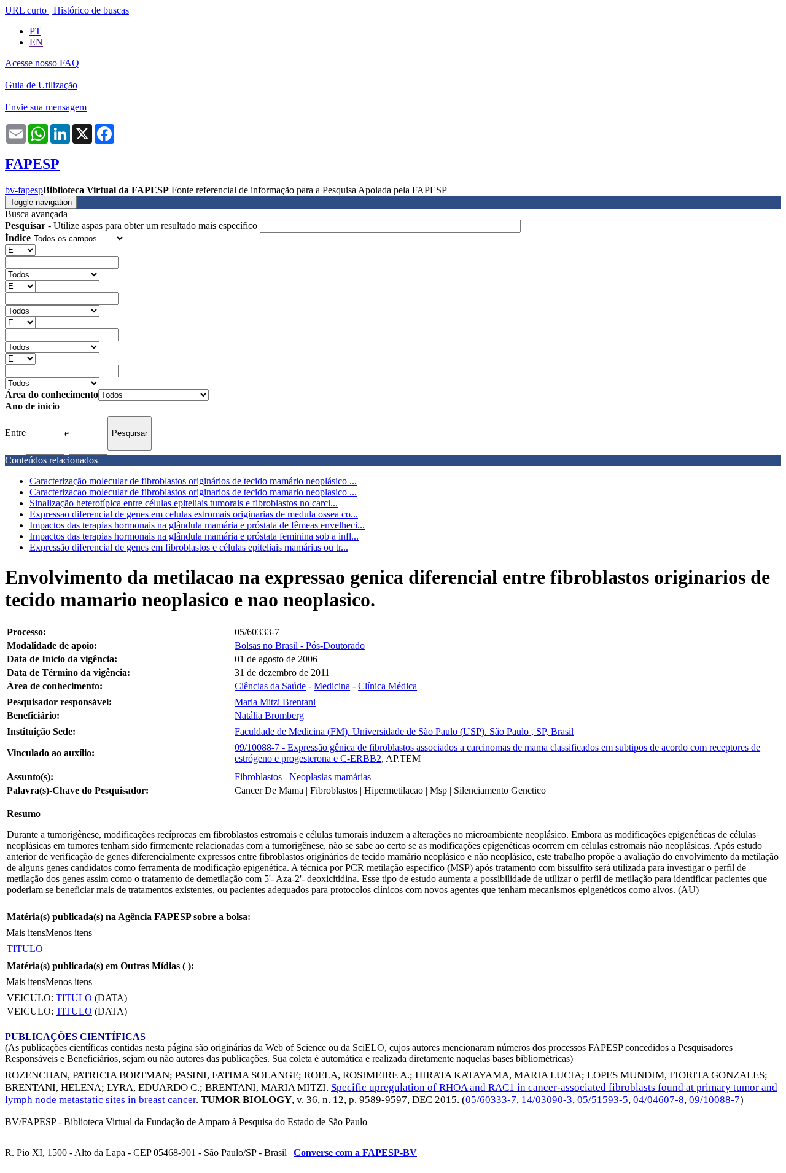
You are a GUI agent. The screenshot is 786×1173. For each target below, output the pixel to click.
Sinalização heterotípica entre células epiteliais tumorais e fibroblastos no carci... (183, 503)
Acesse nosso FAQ (42, 63)
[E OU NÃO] (20, 249)
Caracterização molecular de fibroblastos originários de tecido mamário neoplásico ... (193, 481)
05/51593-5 (602, 1099)
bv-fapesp (24, 190)
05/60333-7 (490, 1099)
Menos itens (68, 932)
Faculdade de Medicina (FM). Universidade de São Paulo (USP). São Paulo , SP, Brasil (404, 731)
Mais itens (25, 932)
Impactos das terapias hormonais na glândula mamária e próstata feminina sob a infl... (194, 536)
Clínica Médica (387, 686)
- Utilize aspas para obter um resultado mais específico (132, 225)
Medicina (332, 686)
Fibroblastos (258, 777)
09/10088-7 (714, 1099)
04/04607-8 (658, 1099)
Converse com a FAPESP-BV (355, 1152)
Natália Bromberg (269, 715)
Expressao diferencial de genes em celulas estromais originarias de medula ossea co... (193, 514)
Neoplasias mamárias (330, 777)
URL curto (26, 10)
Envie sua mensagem (46, 107)
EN (36, 42)
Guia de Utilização (41, 85)
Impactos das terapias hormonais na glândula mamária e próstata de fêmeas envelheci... (197, 525)
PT (35, 31)
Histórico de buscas (91, 10)
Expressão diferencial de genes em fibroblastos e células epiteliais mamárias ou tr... (188, 547)
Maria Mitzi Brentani (275, 702)
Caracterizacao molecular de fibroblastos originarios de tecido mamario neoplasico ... (193, 492)
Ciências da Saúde (270, 686)
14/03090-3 (546, 1099)
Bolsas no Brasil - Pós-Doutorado (300, 645)
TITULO (25, 948)
